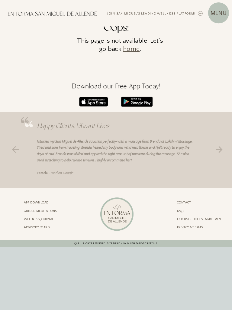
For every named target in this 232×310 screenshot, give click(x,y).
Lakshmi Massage (178, 141)
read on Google (62, 173)
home (131, 48)
